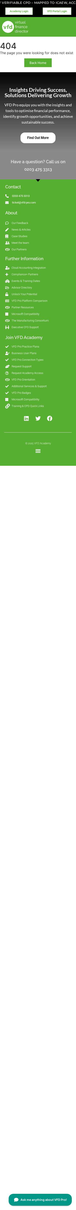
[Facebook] (49, 418)
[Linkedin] (26, 418)
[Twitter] (38, 418)
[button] (38, 451)
